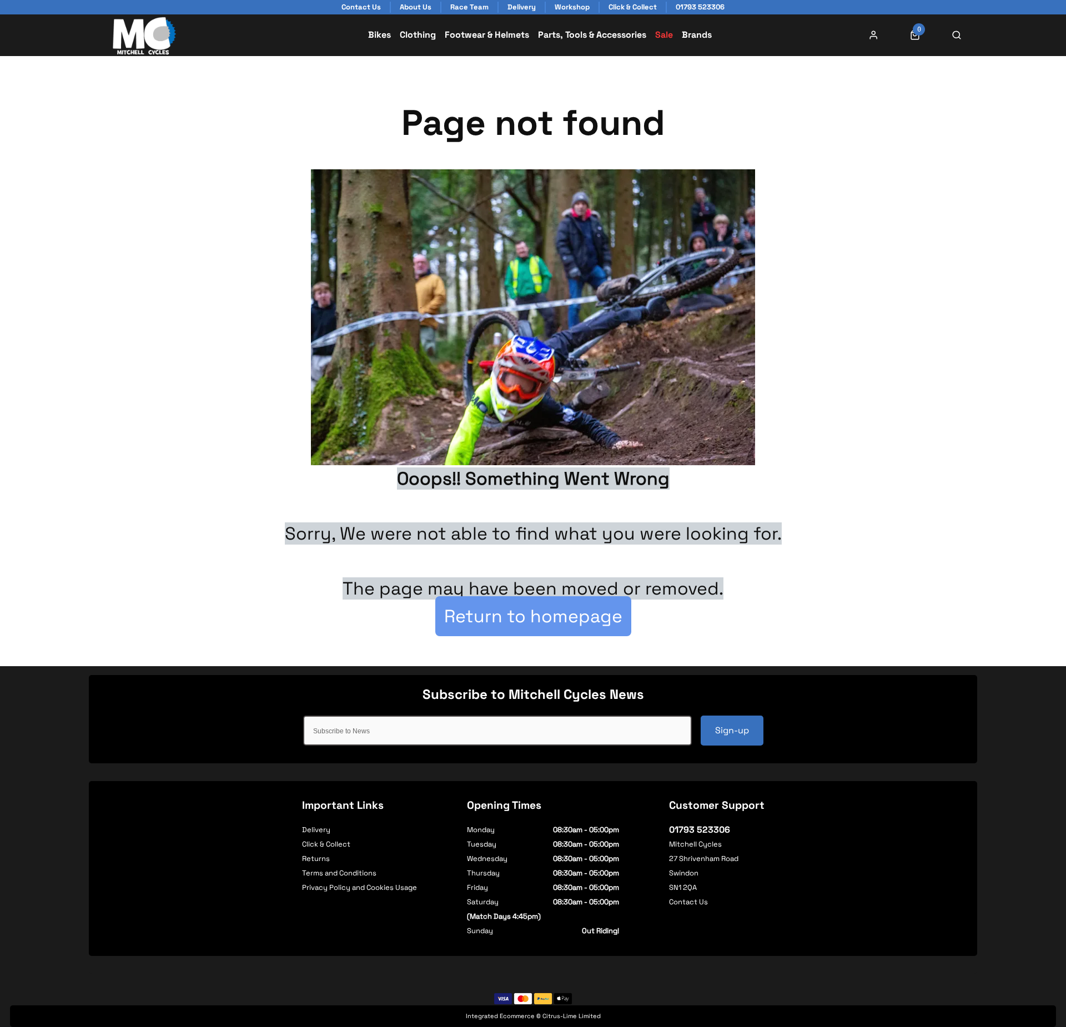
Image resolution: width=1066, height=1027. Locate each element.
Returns (316, 858)
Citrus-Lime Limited (571, 1016)
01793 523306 (699, 829)
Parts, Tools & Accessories (592, 35)
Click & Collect (326, 844)
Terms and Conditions (339, 873)
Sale (664, 35)
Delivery (316, 829)
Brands (697, 35)
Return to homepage (533, 616)
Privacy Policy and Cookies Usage (359, 887)
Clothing (418, 35)
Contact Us (688, 902)
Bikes (379, 35)
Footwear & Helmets (487, 35)
